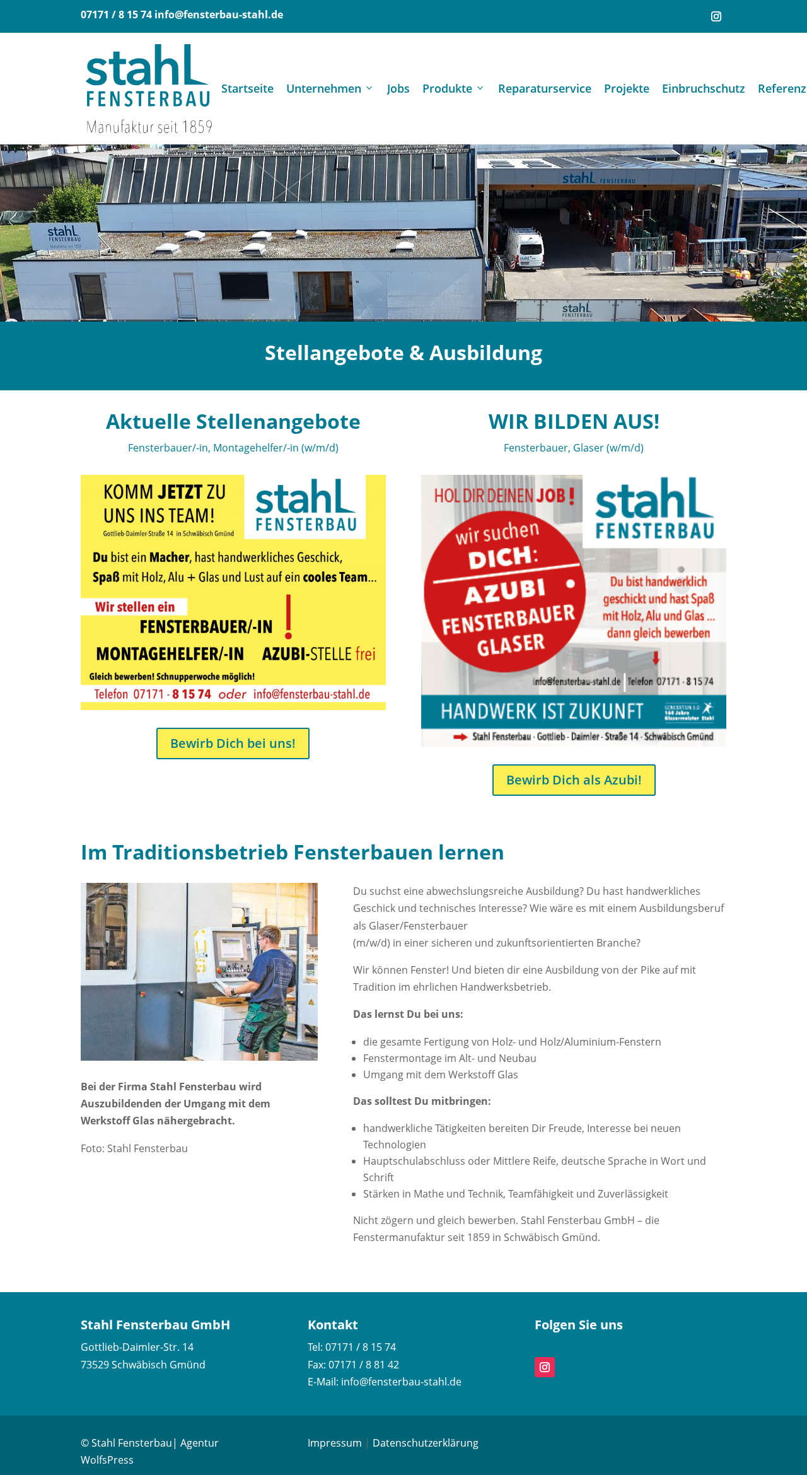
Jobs (398, 88)
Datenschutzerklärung (426, 1443)
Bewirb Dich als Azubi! (574, 779)
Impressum (335, 1443)
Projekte (626, 88)
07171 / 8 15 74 (116, 14)
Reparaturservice (544, 88)
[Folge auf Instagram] (716, 16)
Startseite (247, 88)
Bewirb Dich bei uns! (233, 743)
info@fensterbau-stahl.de (218, 14)
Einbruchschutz (703, 88)
